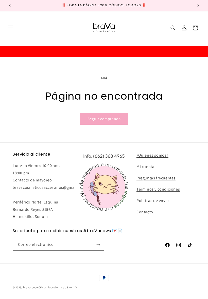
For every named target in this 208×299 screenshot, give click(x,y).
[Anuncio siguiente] (198, 5)
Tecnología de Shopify (62, 287)
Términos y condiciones (158, 189)
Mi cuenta (145, 166)
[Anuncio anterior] (9, 5)
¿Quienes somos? (152, 155)
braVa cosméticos (35, 287)
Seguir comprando (104, 118)
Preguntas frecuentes (156, 178)
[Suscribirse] (98, 245)
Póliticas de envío (152, 200)
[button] (10, 27)
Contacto (144, 212)
